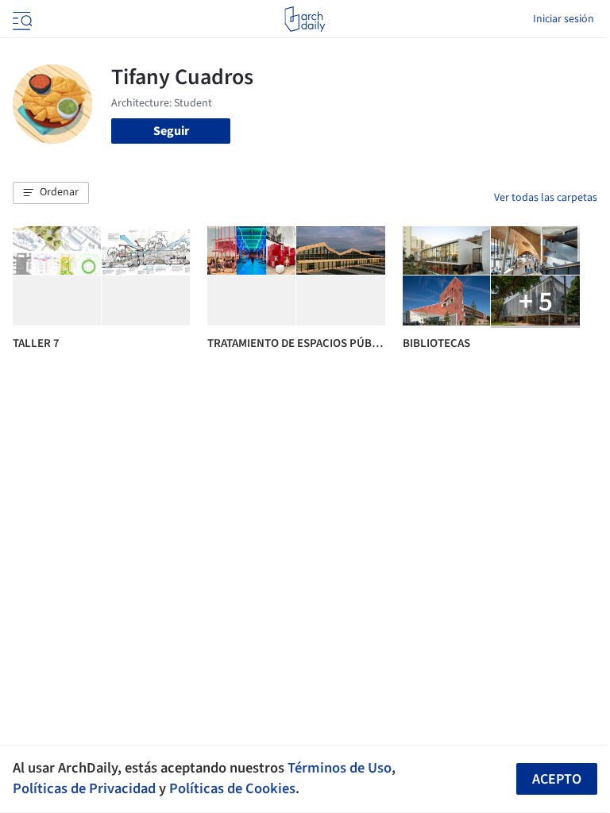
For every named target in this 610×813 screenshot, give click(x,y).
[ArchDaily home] (304, 19)
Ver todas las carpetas (545, 197)
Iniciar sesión (563, 19)
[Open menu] (21, 19)
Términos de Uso (340, 767)
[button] (51, 193)
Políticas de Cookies (232, 788)
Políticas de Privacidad (84, 788)
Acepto (556, 779)
